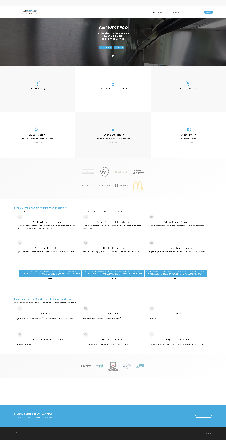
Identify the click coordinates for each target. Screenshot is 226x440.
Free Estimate (175, 12)
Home (153, 12)
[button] (15, 275)
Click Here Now (122, 3)
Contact (167, 12)
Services (160, 12)
